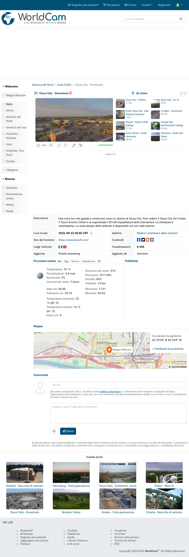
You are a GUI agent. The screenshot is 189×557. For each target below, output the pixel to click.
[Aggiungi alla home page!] (65, 145)
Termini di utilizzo (125, 540)
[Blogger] (147, 240)
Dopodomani (88, 261)
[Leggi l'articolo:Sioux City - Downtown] (60, 246)
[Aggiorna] (99, 261)
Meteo (10, 204)
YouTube (119, 534)
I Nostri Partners (77, 540)
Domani (75, 261)
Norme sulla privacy (126, 537)
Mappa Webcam (16, 95)
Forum (132, 5)
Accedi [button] (146, 5)
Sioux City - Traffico (136, 99)
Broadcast (113, 5)
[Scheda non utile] (51, 145)
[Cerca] (181, 19)
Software (11, 188)
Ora (59, 261)
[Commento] (59, 145)
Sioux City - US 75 (170, 99)
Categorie (12, 170)
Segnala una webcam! (85, 5)
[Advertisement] (94, 53)
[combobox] (154, 19)
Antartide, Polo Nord (15, 153)
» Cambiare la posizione (167, 348)
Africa (9, 110)
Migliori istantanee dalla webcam (157, 233)
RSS (116, 544)
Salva (70, 431)
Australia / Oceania (12, 136)
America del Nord (13, 119)
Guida (9, 211)
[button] (179, 5)
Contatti (72, 530)
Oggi (66, 261)
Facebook (120, 530)
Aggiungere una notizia (34, 540)
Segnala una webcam (33, 537)
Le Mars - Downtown (171, 111)
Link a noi (73, 544)
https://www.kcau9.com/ (74, 240)
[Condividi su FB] (138, 240)
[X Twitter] (143, 240)
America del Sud (16, 127)
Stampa (25, 544)
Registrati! (164, 5)
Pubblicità (73, 534)
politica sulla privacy (110, 391)
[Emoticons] (54, 431)
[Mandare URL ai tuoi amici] (152, 240)
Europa (10, 161)
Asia (9, 144)
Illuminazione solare (14, 196)
